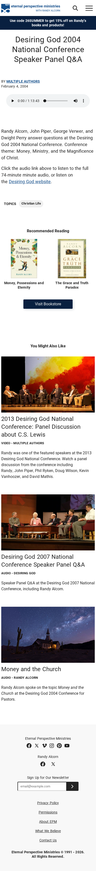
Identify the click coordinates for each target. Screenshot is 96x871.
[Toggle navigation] (89, 8)
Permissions (48, 812)
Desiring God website (30, 181)
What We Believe (48, 831)
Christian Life (31, 203)
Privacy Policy (48, 803)
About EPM (48, 822)
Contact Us (48, 840)
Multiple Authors (23, 81)
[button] (75, 8)
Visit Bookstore (48, 304)
